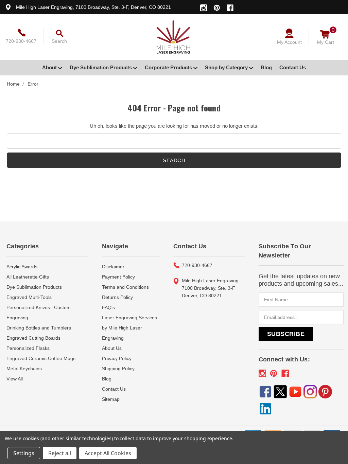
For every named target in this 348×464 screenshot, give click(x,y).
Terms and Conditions (125, 287)
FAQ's (108, 307)
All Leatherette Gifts (27, 277)
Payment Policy (118, 277)
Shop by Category (227, 67)
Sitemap (111, 399)
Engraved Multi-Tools (29, 297)
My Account (289, 42)
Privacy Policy (117, 358)
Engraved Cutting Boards (33, 338)
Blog (266, 67)
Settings (23, 453)
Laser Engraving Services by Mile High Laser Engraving (129, 328)
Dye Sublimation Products (101, 67)
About (50, 67)
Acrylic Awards (21, 266)
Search (59, 41)
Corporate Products (169, 67)
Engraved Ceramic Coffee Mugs (40, 358)
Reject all (59, 453)
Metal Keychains (24, 368)
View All (14, 378)
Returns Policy (117, 297)
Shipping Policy (118, 368)
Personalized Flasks (28, 348)
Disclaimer (113, 266)
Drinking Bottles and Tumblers (38, 328)
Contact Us (292, 67)
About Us (112, 348)
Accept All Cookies (108, 453)
